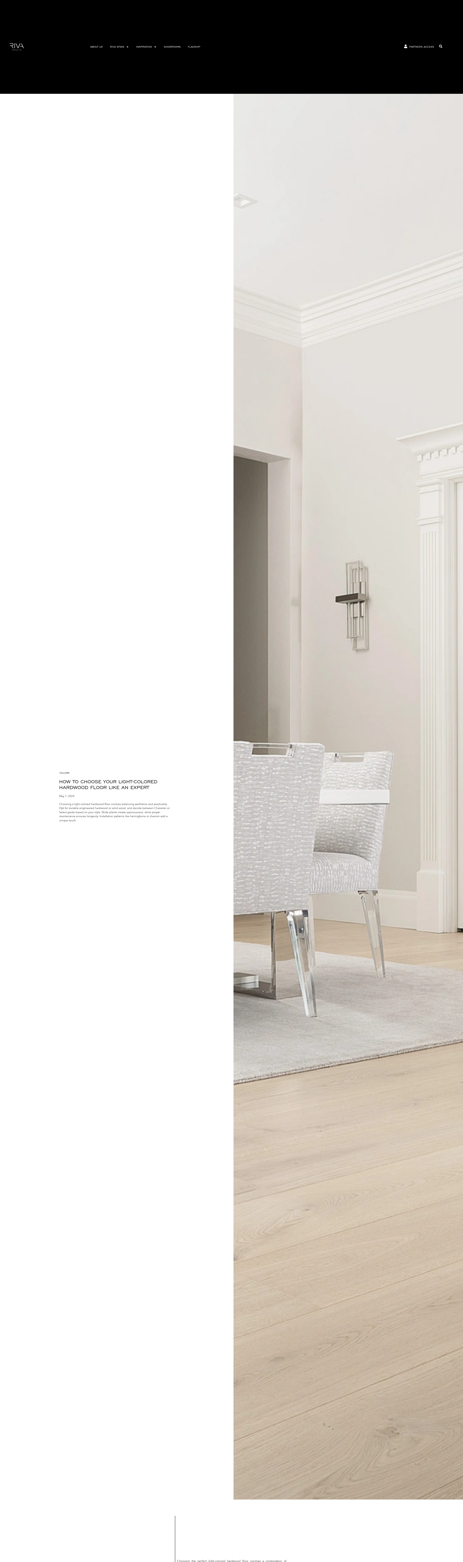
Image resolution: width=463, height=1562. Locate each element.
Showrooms (172, 46)
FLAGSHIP (194, 46)
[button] (441, 46)
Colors (64, 772)
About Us (96, 46)
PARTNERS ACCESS (421, 46)
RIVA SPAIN (117, 46)
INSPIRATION (144, 46)
